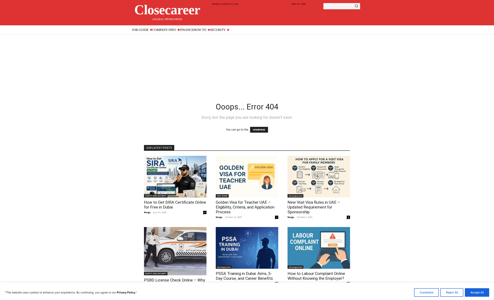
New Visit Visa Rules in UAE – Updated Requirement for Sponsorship (314, 207)
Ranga (147, 212)
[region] (247, 291)
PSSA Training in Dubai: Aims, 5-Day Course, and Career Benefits (244, 276)
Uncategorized (295, 195)
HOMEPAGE (259, 129)
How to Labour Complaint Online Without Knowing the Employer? (316, 276)
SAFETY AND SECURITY (155, 195)
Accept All (477, 292)
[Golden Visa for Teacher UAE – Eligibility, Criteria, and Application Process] (247, 176)
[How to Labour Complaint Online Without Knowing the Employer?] (319, 248)
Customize (426, 292)
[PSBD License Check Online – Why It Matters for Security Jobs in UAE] (175, 251)
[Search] (356, 6)
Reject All (452, 292)
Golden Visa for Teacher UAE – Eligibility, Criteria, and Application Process (245, 207)
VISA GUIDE (222, 195)
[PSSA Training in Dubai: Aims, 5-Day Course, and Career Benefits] (247, 248)
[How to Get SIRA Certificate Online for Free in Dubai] (175, 176)
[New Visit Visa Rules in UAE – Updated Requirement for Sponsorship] (319, 176)
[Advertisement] (247, 63)
